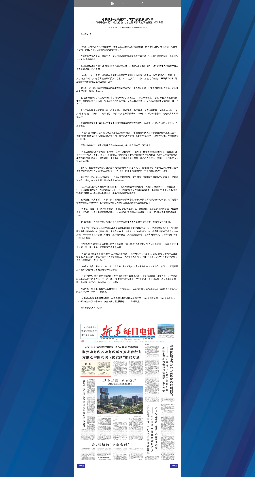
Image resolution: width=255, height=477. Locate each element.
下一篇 (174, 466)
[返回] (142, 3)
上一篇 (81, 466)
